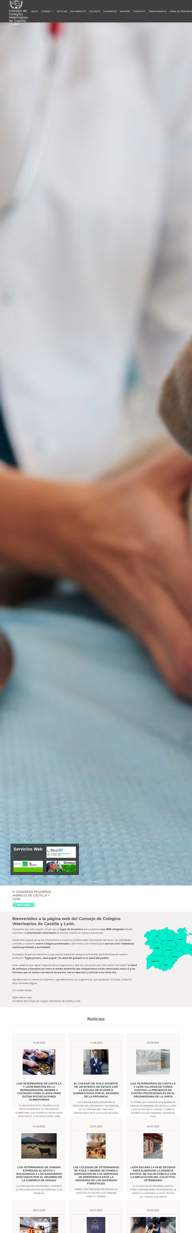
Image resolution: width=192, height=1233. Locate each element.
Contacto (139, 11)
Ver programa (23, 905)
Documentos (78, 11)
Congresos (110, 11)
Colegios (94, 11)
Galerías (125, 11)
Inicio (34, 11)
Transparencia (157, 11)
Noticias (62, 11)
